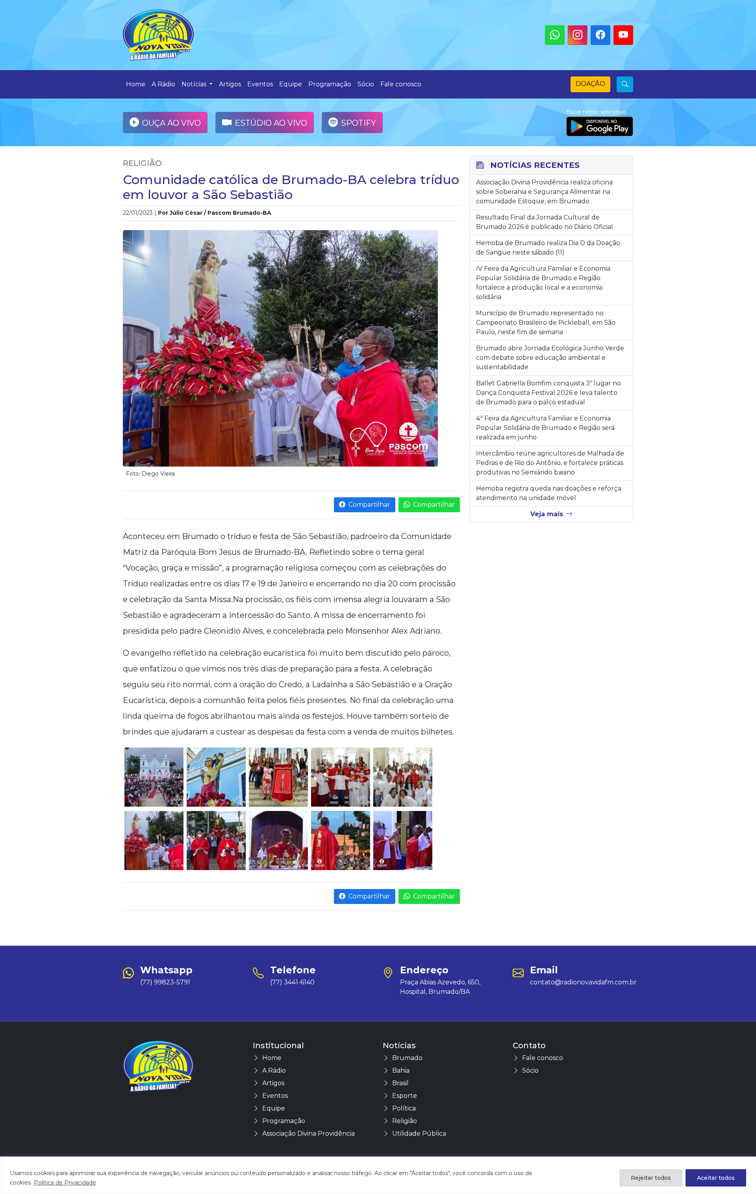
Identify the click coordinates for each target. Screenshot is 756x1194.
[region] (378, 1175)
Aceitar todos (716, 1177)
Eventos (260, 84)
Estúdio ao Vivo (271, 123)
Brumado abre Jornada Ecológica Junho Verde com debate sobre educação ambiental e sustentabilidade (550, 357)
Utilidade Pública (419, 1133)
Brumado (407, 1058)
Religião (142, 163)
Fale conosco (400, 84)
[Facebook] (600, 35)
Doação (590, 83)
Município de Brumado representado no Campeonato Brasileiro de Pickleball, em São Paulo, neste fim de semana (545, 322)
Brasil (400, 1083)
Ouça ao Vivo (171, 123)
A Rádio (163, 84)
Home (135, 84)
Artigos (230, 84)
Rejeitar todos (651, 1177)
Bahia (401, 1070)
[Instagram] (577, 35)
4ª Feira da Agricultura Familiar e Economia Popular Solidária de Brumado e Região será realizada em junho (545, 428)
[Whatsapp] (555, 35)
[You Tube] (623, 35)
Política (404, 1108)
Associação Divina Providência (308, 1133)
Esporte (404, 1095)
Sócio (366, 84)
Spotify (358, 123)
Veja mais (546, 514)
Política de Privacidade (65, 1182)
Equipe (290, 84)
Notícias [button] (195, 84)
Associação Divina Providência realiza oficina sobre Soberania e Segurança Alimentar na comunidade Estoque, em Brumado (544, 192)
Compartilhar (369, 504)
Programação (329, 84)
